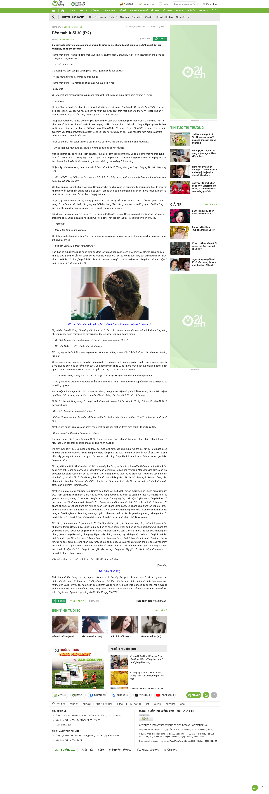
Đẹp (147, 704)
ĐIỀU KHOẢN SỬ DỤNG (148, 750)
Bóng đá (95, 10)
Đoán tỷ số (149, 4)
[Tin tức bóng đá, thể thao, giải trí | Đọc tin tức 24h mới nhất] (58, 3)
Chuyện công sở (97, 17)
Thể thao (203, 10)
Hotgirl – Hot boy (164, 17)
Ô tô (214, 10)
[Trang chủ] (56, 17)
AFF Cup (83, 10)
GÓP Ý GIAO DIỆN (9, 760)
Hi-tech (179, 10)
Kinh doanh (109, 10)
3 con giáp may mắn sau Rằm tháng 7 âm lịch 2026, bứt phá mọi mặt (147, 675)
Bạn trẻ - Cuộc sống (72, 17)
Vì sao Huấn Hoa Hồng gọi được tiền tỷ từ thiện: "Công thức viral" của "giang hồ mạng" (146, 659)
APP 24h (62, 695)
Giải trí (122, 10)
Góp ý (101, 750)
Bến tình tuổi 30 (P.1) (109, 571)
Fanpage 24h (100, 695)
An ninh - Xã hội (104, 704)
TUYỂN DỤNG (170, 750)
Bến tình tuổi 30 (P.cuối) (63, 636)
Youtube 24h (168, 695)
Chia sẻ (162, 39)
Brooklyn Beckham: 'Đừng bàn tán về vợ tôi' (203, 228)
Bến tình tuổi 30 (67, 39)
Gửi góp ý (78, 601)
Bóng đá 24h (123, 695)
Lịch (166, 4)
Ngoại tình (137, 17)
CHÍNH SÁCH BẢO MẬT (120, 750)
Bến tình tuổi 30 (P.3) (92, 636)
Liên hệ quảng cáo (64, 750)
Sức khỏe (167, 10)
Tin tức (72, 10)
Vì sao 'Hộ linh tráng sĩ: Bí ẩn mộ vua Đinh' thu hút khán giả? (204, 246)
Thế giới (191, 10)
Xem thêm (160, 610)
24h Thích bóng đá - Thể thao (144, 10)
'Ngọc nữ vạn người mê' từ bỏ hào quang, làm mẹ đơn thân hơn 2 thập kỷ (204, 262)
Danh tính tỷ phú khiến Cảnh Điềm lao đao (203, 212)
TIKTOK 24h (144, 695)
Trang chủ (56, 27)
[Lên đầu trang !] (263, 788)
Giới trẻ (149, 17)
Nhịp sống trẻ (183, 17)
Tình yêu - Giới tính (119, 17)
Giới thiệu (87, 750)
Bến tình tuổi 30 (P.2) (121, 636)
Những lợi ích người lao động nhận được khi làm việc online (204, 153)
